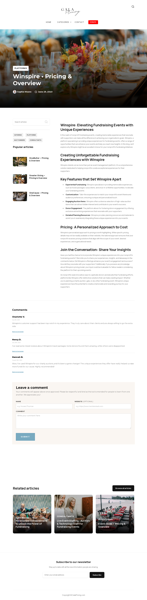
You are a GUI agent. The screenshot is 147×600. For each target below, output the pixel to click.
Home (48, 22)
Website (84, 401)
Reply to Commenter (18, 331)
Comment (20, 411)
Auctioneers (19, 140)
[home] (71, 11)
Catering (18, 135)
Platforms (21, 68)
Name (18, 401)
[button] (64, 22)
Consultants (35, 140)
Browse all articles (123, 488)
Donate (93, 22)
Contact (79, 22)
